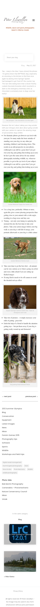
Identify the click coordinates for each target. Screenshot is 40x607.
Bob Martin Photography (12, 484)
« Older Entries (9, 576)
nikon (26, 466)
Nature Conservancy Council (14, 491)
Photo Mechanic (19, 469)
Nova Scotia (7, 469)
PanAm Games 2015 (10, 435)
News (4, 427)
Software (6, 443)
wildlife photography (10, 473)
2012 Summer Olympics (12, 408)
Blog (23, 65)
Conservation (8, 416)
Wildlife (5, 450)
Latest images (8, 424)
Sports (5, 447)
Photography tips (9, 439)
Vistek (4, 499)
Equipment (6, 420)
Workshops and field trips (13, 454)
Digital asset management (12, 462)
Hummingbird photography (12, 466)
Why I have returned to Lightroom (20, 534)
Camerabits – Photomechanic (15, 488)
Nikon (4, 431)
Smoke (20, 561)
